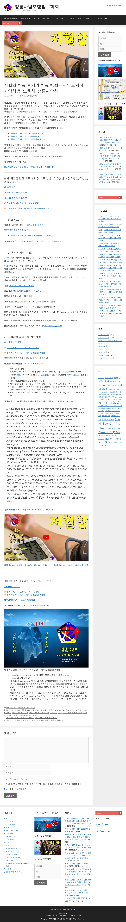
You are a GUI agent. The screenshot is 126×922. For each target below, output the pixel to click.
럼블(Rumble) (10, 565)
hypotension (11, 710)
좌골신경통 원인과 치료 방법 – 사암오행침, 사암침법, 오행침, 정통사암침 (110, 267)
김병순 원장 (102, 216)
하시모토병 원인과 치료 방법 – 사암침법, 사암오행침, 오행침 (110, 313)
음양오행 (105, 420)
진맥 (111, 435)
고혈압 (101, 378)
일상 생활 (102, 352)
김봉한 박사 (10, 839)
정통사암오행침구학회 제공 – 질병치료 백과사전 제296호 (29, 167)
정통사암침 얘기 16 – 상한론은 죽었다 (26, 136)
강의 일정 (7, 827)
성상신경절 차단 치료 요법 (39, 713)
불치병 (112, 389)
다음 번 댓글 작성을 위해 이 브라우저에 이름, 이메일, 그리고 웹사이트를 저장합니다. (43, 784)
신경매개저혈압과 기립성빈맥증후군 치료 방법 (30, 235)
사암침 (108, 399)
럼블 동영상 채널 (114, 5)
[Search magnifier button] (20, 23)
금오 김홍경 (109, 378)
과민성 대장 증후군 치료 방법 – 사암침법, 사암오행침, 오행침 (110, 291)
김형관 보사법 (115, 381)
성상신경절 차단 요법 (20, 713)
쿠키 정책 (7, 869)
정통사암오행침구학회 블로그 (17, 230)
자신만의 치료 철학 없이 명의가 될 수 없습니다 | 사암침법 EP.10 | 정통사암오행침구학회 (109, 156)
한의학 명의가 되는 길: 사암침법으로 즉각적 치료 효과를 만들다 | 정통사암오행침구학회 (78, 882)
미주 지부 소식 (11, 708)
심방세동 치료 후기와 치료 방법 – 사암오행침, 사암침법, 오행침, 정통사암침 (34, 720)
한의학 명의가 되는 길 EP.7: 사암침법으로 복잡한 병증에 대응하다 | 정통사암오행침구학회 (78, 871)
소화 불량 (45, 375)
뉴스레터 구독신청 (12, 586)
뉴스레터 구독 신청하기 (16, 789)
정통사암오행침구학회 (37, 6)
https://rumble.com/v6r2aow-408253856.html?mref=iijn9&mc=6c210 (56, 565)
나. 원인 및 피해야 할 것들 (15, 192)
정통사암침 (24, 18)
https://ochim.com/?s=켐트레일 (27, 291)
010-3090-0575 (55, 909)
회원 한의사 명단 (104, 358)
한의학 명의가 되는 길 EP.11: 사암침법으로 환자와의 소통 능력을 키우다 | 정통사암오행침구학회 (77, 820)
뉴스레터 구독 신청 (12, 342)
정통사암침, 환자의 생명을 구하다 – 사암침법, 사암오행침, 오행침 (110, 299)
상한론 (108, 411)
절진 (111, 420)
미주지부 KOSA (101, 18)
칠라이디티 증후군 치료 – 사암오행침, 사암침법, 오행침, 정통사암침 (31, 718)
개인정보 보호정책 (11, 830)
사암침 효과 (112, 408)
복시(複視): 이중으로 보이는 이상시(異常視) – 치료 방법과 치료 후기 (109, 283)
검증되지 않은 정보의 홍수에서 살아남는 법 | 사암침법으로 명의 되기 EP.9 (110, 166)
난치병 (102, 385)
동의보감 (110, 385)
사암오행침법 (115, 394)
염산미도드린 (77, 713)
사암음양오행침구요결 (14, 858)
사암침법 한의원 (116, 406)
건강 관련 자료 (103, 335)
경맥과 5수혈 (10, 836)
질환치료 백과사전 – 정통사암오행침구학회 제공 (28, 208)
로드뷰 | (107, 103)
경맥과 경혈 (59, 18)
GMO (6, 258)
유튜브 (12, 510)
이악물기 (10, 715)
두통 (50, 710)
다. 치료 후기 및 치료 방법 (15, 198)
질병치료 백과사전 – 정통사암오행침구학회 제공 (28, 595)
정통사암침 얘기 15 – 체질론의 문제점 (26, 133)
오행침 (109, 413)
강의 (35, 18)
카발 (6, 510)
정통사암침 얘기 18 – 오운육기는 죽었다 (27, 139)
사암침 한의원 (103, 408)
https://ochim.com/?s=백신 (21, 285)
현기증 (33, 715)
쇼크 (60, 713)
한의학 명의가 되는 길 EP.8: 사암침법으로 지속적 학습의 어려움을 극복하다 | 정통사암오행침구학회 (78, 855)
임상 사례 (9, 860)
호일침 (110, 442)
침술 (110, 438)
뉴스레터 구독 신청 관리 (13, 872)
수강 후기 (46, 18)
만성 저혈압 (57, 710)
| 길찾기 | (113, 103)
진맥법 (117, 435)
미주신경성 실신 (76, 710)
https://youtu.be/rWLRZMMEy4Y (38, 510)
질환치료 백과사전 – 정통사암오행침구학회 (110, 237)
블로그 (80, 18)
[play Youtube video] (46, 537)
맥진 (116, 385)
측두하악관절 (25, 715)
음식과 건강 (102, 349)
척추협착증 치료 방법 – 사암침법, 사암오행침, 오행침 (109, 275)
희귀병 (107, 445)
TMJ (19, 375)
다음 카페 (89, 18)
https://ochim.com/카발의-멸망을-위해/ (44, 241)
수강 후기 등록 (11, 824)
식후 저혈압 (67, 713)
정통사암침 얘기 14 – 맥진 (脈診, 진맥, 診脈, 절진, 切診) (109, 218)
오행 (103, 413)
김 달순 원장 (103, 224)
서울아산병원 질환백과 (35, 225)
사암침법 (110, 402)
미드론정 (66, 710)
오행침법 (106, 416)
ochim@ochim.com (69, 909)
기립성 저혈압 (42, 710)
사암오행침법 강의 (106, 397)
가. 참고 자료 (10, 187)
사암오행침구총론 (12, 854)
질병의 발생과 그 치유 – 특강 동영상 (23, 203)
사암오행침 (113, 392)
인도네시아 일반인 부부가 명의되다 (19, 600)
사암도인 (104, 392)
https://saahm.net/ (41, 605)
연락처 (71, 18)
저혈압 (16, 715)
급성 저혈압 (31, 710)
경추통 (76, 375)
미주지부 (101, 249)
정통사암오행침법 (113, 428)
